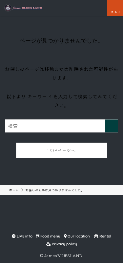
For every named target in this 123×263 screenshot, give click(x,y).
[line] (69, 225)
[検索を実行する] (111, 125)
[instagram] (62, 225)
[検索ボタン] (99, 8)
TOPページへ (62, 150)
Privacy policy (64, 244)
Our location (78, 236)
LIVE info (24, 236)
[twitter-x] (54, 225)
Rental (104, 236)
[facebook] (46, 225)
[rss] (77, 225)
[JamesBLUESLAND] (23, 8)
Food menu (49, 236)
